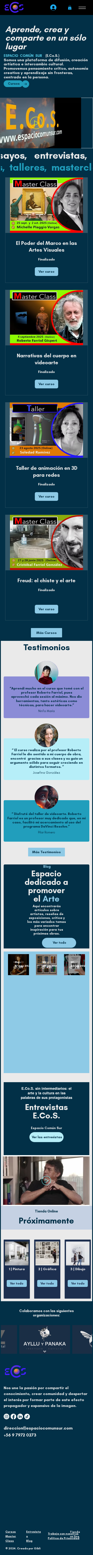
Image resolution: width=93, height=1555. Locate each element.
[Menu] (82, 8)
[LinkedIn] (20, 1416)
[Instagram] (6, 1416)
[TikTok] (27, 1416)
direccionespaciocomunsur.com (38, 1428)
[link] (46, 247)
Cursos (10, 1531)
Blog (29, 1540)
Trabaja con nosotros (63, 1533)
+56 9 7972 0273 (20, 1435)
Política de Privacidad (63, 1538)
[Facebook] (13, 1416)
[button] (70, 7)
